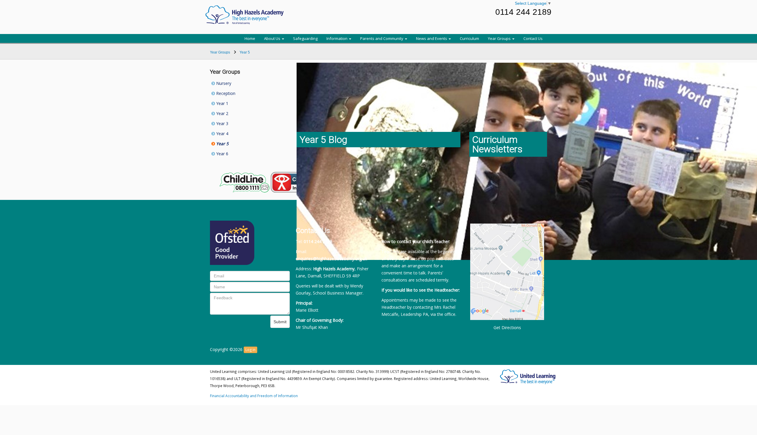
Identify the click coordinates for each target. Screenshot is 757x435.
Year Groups (500, 38)
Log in (250, 349)
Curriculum (469, 38)
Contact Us (533, 38)
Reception (225, 93)
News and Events (432, 38)
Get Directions (507, 327)
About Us (272, 38)
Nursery (223, 83)
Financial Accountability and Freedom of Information (254, 395)
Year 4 (221, 133)
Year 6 (221, 153)
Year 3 (221, 123)
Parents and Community (382, 38)
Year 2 (221, 113)
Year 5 (222, 143)
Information (337, 38)
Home (250, 38)
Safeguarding (305, 38)
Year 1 (221, 103)
